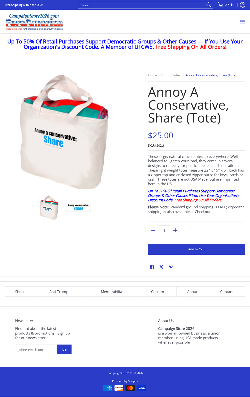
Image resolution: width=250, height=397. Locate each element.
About (192, 291)
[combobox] (141, 5)
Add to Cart (196, 249)
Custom (157, 291)
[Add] (175, 230)
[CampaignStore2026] (34, 21)
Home (152, 75)
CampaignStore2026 (120, 373)
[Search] (209, 5)
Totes (176, 75)
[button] (151, 267)
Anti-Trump (58, 291)
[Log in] (243, 5)
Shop (19, 291)
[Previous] (8, 131)
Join (64, 349)
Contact (226, 291)
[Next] (119, 131)
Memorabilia (111, 291)
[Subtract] (153, 230)
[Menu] (242, 21)
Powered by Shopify (125, 381)
